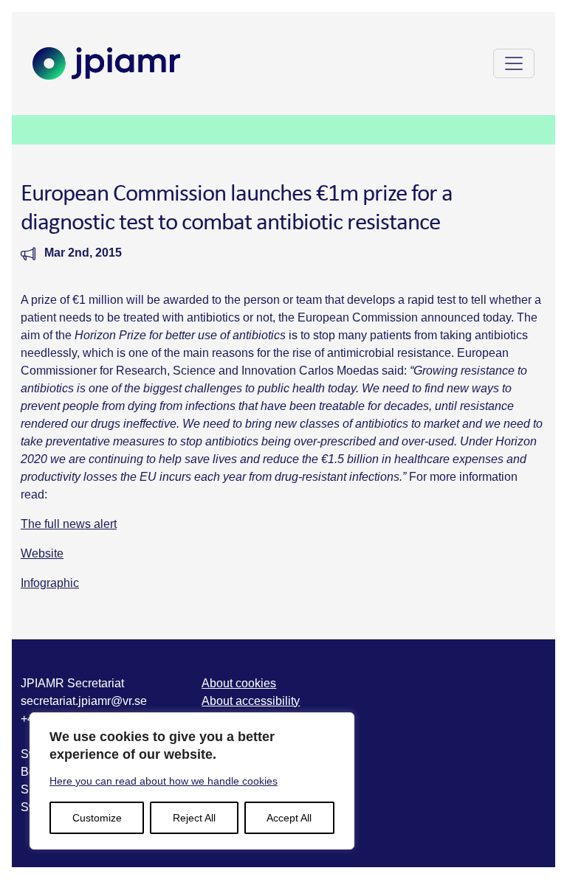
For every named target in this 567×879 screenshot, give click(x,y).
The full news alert (69, 524)
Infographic (50, 583)
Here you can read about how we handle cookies (163, 781)
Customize (97, 818)
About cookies (239, 683)
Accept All (289, 818)
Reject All (194, 818)
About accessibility (251, 701)
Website (42, 553)
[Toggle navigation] (514, 63)
